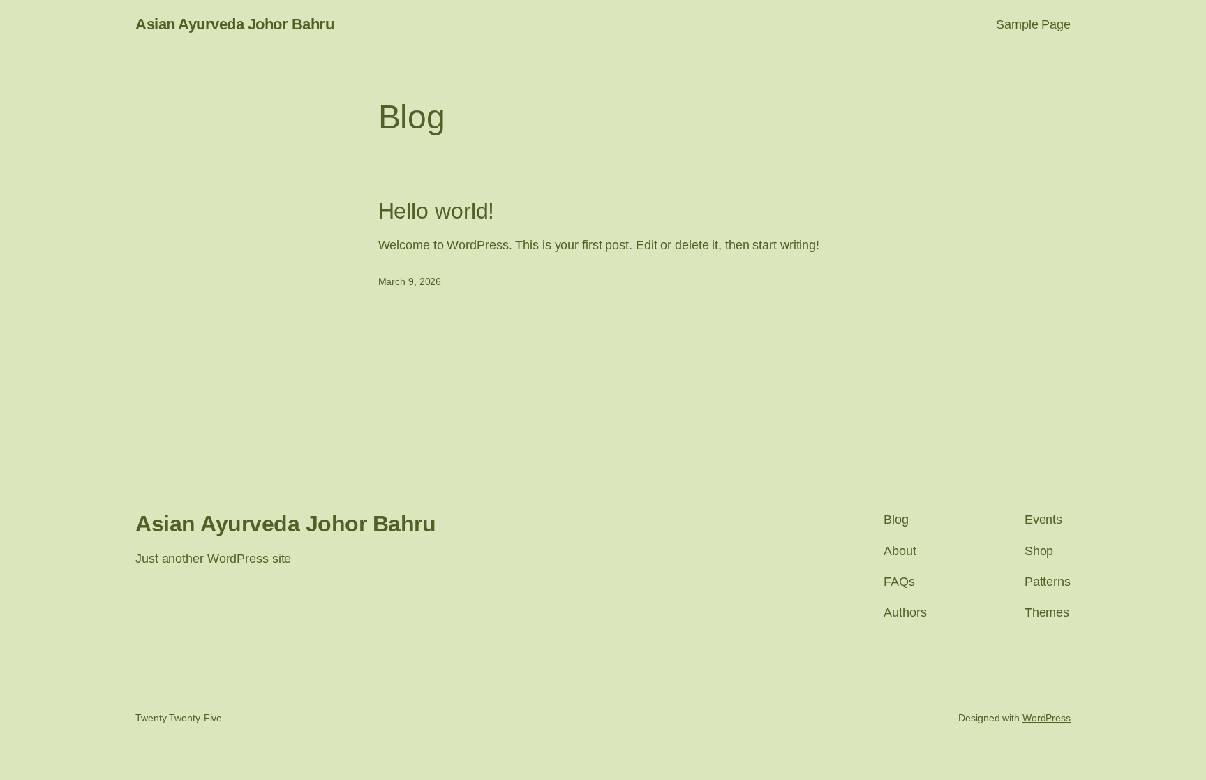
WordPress (1046, 717)
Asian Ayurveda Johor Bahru (234, 24)
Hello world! (436, 210)
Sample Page (1033, 24)
